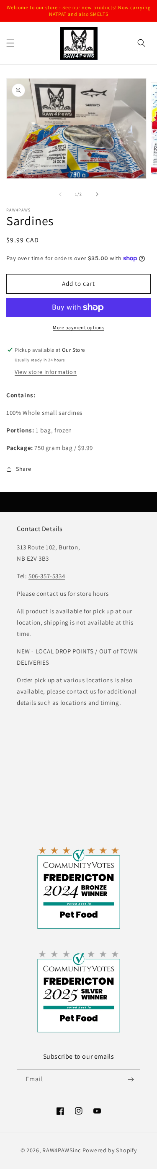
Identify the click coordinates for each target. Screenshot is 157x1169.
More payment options (78, 327)
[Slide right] (97, 194)
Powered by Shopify (109, 1150)
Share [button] (23, 469)
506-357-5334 (46, 576)
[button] (10, 43)
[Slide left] (60, 194)
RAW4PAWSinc (61, 1150)
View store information (46, 372)
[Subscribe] (130, 1079)
